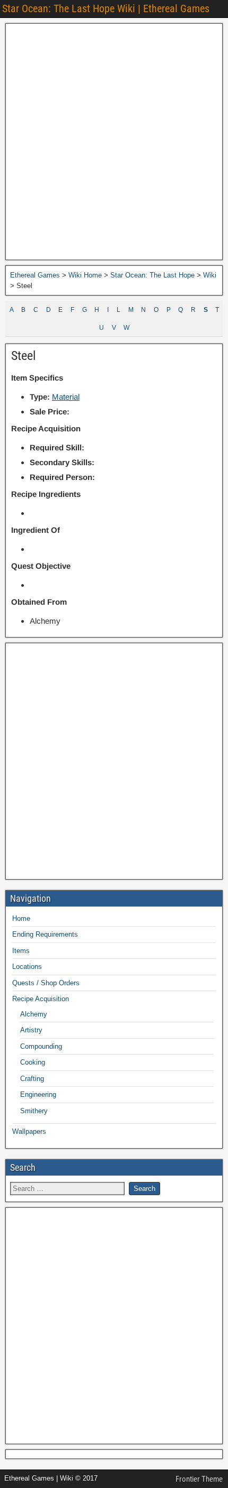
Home (21, 918)
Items (21, 951)
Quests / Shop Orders (46, 983)
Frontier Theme (199, 1479)
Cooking (32, 1062)
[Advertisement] (114, 141)
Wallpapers (29, 1131)
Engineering (38, 1094)
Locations (27, 967)
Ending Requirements (45, 934)
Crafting (32, 1079)
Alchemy (33, 1014)
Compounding (41, 1046)
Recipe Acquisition (40, 999)
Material (66, 396)
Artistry (31, 1030)
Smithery (34, 1111)
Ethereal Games (35, 275)
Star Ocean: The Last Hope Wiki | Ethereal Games (105, 8)
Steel (23, 355)
